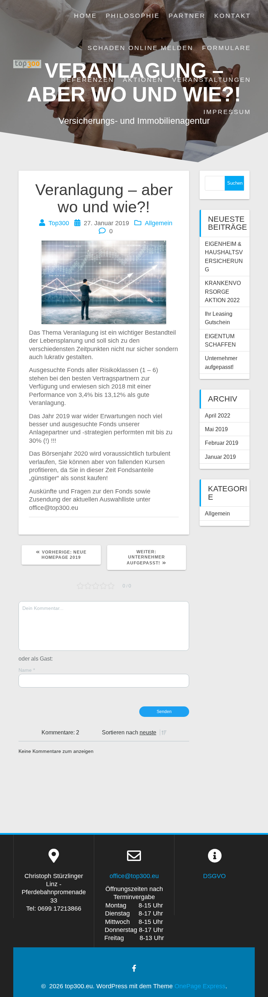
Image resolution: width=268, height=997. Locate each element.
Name (26, 670)
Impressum (227, 111)
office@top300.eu (134, 876)
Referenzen (87, 79)
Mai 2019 (216, 429)
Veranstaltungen (211, 79)
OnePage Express (199, 986)
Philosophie (133, 15)
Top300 (59, 223)
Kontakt (232, 15)
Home (85, 15)
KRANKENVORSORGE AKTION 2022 (223, 291)
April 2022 (217, 415)
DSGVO (214, 876)
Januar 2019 (220, 457)
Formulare (226, 47)
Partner (187, 15)
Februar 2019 (221, 443)
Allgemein (158, 223)
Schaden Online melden (140, 47)
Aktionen (143, 79)
